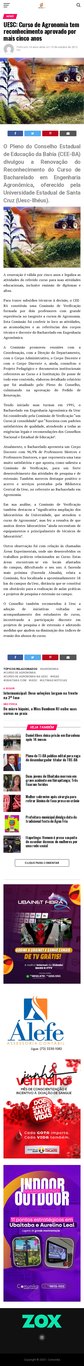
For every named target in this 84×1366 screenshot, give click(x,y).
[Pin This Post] (50, 133)
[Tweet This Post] (32, 133)
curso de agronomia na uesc (26, 676)
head (55, 676)
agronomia (50, 669)
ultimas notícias (54, 680)
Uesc (33, 680)
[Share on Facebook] (15, 133)
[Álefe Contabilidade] (35, 1051)
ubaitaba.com (15, 680)
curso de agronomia (20, 672)
